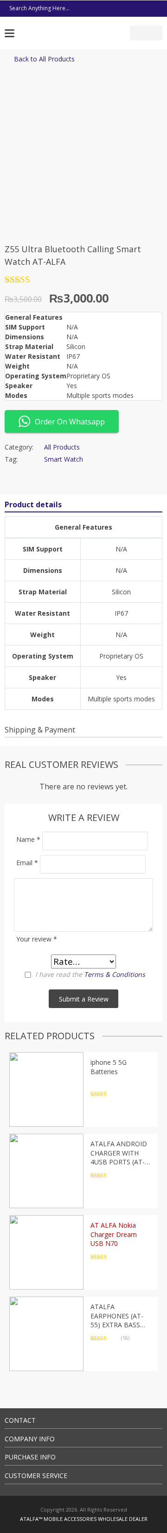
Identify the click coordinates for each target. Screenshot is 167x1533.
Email (27, 862)
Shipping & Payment (40, 730)
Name (28, 839)
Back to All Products (44, 58)
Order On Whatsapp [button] (70, 422)
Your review (36, 939)
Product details (33, 504)
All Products (62, 447)
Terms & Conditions (114, 974)
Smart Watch (63, 459)
